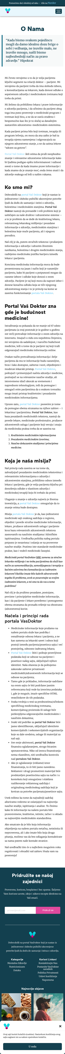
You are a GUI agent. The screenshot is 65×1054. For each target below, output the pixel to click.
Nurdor (52, 2)
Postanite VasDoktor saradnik (48, 968)
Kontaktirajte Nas (48, 963)
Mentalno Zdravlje (17, 963)
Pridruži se (48, 910)
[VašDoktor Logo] (8, 10)
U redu (32, 1046)
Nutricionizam (17, 966)
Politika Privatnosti (48, 972)
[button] (60, 1026)
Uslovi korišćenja (48, 976)
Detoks (17, 970)
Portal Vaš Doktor (15, 154)
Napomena (48, 980)
